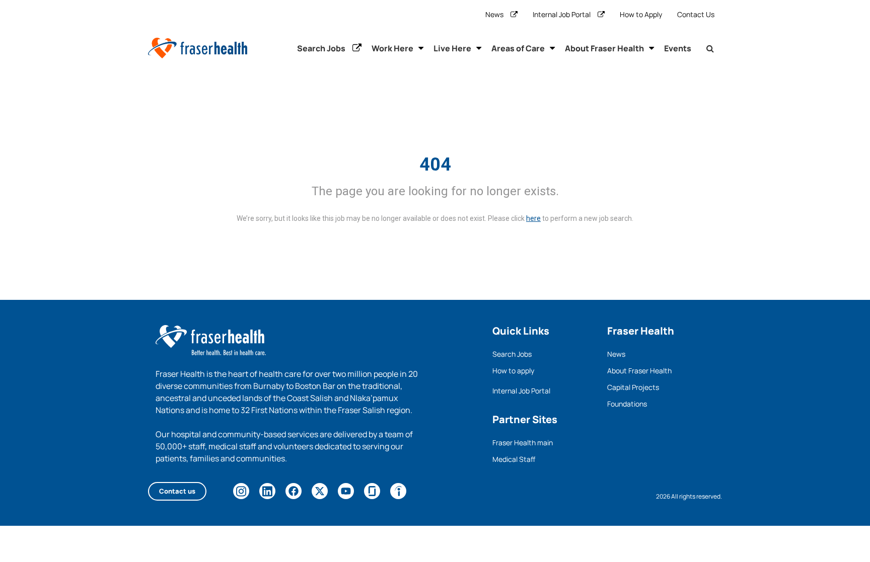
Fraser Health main (522, 442)
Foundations (627, 404)
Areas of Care (518, 48)
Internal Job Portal (562, 14)
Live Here (452, 48)
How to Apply (641, 14)
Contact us (177, 491)
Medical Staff (513, 459)
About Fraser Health (604, 48)
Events (677, 48)
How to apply (513, 370)
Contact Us (695, 14)
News (494, 14)
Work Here (392, 48)
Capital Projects (633, 387)
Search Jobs (321, 48)
